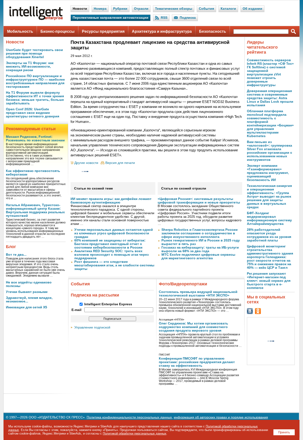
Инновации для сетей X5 (26, 307)
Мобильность (20, 31)
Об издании (252, 8)
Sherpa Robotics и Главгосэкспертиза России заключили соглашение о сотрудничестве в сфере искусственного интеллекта (199, 233)
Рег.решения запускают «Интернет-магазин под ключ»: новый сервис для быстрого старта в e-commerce (268, 281)
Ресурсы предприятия (103, 31)
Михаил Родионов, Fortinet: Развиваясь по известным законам (35, 138)
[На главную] (36, 19)
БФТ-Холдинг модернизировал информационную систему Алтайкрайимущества (269, 218)
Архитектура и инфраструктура (162, 31)
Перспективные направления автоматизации (110, 17)
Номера (100, 8)
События (206, 8)
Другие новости (86, 163)
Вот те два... (16, 254)
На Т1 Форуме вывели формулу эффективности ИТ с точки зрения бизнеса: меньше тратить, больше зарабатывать (35, 98)
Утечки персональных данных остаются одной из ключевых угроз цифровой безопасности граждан (113, 233)
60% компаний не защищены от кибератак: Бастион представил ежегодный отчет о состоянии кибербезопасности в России (110, 244)
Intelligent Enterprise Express (108, 304)
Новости (80, 8)
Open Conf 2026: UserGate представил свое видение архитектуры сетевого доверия (32, 112)
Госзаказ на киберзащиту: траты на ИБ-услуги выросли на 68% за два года (200, 249)
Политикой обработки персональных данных (134, 433)
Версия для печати (120, 163)
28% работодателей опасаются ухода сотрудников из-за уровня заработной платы (269, 235)
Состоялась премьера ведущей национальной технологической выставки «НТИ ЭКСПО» (198, 293)
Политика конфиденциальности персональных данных (129, 417)
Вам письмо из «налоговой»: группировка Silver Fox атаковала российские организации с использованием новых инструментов (269, 151)
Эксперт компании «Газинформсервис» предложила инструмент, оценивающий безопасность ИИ (268, 173)
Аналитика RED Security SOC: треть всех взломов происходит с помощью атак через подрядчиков (111, 254)
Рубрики (120, 8)
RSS (164, 17)
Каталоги (228, 8)
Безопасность (212, 31)
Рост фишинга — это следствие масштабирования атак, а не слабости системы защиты (114, 265)
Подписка (188, 17)
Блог (11, 246)
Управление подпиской (92, 327)
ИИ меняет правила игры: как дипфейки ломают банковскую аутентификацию (111, 200)
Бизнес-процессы (57, 31)
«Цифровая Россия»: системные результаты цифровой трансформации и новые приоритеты (199, 200)
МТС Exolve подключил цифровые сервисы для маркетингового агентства (198, 256)
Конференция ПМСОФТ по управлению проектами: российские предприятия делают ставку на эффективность (197, 362)
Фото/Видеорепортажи (183, 284)
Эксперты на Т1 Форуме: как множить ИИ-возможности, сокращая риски (29, 66)
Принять (284, 432)
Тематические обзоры (173, 8)
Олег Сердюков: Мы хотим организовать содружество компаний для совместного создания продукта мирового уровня (193, 327)
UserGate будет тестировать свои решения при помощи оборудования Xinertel (34, 53)
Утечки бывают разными (27, 292)
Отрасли (141, 8)
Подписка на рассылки (95, 295)
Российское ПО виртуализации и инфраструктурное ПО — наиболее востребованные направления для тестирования (35, 81)
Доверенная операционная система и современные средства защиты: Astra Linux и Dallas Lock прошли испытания (270, 98)
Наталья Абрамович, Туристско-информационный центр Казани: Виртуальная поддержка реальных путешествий (35, 210)
